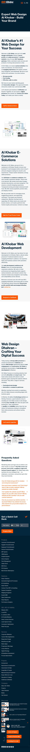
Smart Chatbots (5, 578)
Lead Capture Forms (6, 621)
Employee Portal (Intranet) (7, 547)
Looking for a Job (13, 741)
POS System (4, 568)
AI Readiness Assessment (7, 653)
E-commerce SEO (5, 614)
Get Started (4, 695)
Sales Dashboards (5, 597)
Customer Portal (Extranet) (8, 542)
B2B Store (4, 566)
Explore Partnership (14, 736)
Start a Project (12, 732)
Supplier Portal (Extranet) (7, 544)
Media (2, 692)
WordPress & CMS (6, 641)
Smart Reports (5, 599)
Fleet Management (6, 561)
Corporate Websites (6, 634)
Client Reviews (5, 690)
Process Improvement (6, 655)
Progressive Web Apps (7, 646)
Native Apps (4, 643)
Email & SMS (4, 595)
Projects (3, 688)
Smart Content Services (7, 619)
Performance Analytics (7, 602)
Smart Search (4, 585)
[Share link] (11, 747)
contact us (7, 287)
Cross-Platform (5, 648)
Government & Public (6, 667)
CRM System (4, 554)
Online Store (4, 563)
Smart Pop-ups (5, 626)
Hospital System (5, 556)
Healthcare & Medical (6, 679)
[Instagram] (6, 747)
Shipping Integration (6, 592)
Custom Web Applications (7, 636)
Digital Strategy (5, 651)
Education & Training (6, 677)
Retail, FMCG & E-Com (6, 675)
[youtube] (8, 747)
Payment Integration (6, 590)
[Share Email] (13, 747)
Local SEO (4, 612)
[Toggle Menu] (22, 3)
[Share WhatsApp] (10, 747)
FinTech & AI (4, 663)
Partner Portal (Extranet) (7, 549)
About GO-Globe (5, 685)
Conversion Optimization (7, 624)
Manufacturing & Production (8, 672)
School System (5, 558)
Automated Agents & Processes (9, 581)
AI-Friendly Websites (6, 617)
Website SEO (4, 610)
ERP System (4, 551)
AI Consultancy (5, 583)
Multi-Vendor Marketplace (7, 570)
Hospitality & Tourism (6, 670)
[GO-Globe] (7, 2)
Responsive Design (6, 639)
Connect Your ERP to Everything (9, 588)
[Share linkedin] (2, 747)
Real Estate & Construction (8, 665)
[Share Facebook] (4, 747)
